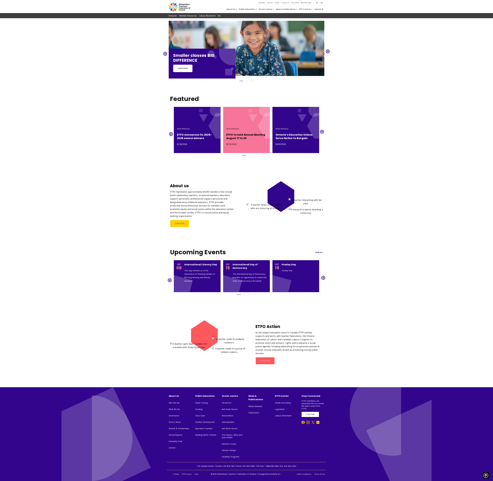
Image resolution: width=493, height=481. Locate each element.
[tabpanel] (246, 50)
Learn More (183, 68)
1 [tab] (244, 155)
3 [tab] (249, 294)
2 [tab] (249, 155)
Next (328, 51)
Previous (165, 53)
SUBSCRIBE (310, 414)
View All (319, 252)
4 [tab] (254, 294)
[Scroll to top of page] (486, 475)
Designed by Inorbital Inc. (269, 474)
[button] (231, 9)
